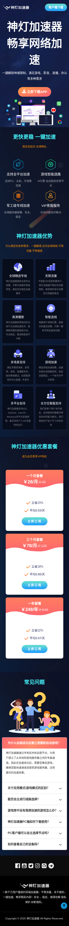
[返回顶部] (64, 905)
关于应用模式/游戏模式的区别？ (29, 787)
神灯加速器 (32, 918)
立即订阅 (35, 521)
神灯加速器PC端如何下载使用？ (29, 821)
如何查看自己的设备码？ (24, 844)
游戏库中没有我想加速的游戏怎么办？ (33, 810)
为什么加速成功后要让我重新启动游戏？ (34, 742)
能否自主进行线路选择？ (24, 799)
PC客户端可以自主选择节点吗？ (29, 833)
